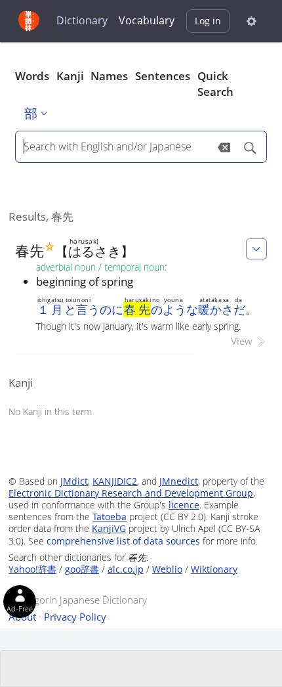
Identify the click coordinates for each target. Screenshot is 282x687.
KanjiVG (109, 528)
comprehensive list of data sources (123, 541)
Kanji (70, 75)
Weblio (167, 569)
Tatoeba (109, 516)
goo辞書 (82, 569)
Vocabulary (146, 20)
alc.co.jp (126, 569)
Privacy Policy (75, 616)
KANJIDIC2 (114, 481)
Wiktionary (214, 569)
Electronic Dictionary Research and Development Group (131, 493)
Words (32, 75)
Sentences (162, 75)
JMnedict (178, 481)
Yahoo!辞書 (32, 569)
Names (109, 75)
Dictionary (82, 20)
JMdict (74, 481)
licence (184, 505)
